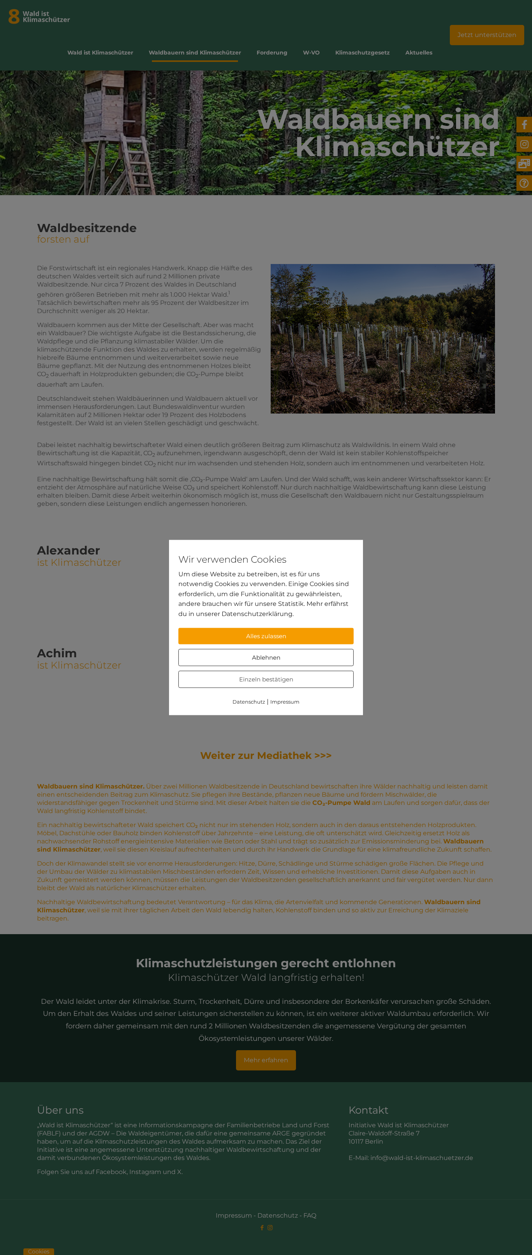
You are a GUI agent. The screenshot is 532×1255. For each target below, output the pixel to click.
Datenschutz (249, 702)
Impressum (284, 702)
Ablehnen (266, 657)
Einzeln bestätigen (266, 679)
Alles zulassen (266, 636)
